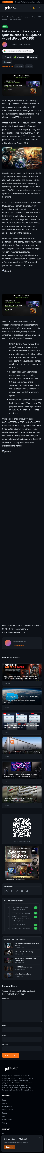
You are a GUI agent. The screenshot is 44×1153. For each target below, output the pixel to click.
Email (4, 1035)
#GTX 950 (19, 66)
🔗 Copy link (7, 62)
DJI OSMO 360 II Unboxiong (24, 952)
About (4, 1133)
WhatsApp (19, 57)
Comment (6, 998)
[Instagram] (17, 891)
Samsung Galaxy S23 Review (20, 928)
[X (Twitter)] (12, 891)
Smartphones (7, 1107)
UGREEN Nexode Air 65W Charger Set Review (19, 908)
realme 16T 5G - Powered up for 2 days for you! (26, 959)
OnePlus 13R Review (18, 925)
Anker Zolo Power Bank (23, 974)
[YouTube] (22, 891)
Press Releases (7, 1110)
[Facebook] (6, 891)
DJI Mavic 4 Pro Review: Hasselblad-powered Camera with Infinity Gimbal (21, 919)
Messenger (32, 57)
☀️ (34, 8)
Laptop (4, 1123)
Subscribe (9, 1147)
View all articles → (19, 645)
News (9, 17)
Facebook (7, 57)
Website (5, 1045)
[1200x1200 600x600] (22, 880)
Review (4, 1113)
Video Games (7, 1120)
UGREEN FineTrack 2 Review (20, 913)
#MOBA (29, 66)
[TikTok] (27, 891)
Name (4, 1026)
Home (4, 17)
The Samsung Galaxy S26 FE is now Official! (27, 944)
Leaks (4, 1116)
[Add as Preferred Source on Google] (18, 51)
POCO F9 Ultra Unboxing (23, 967)
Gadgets (5, 1103)
